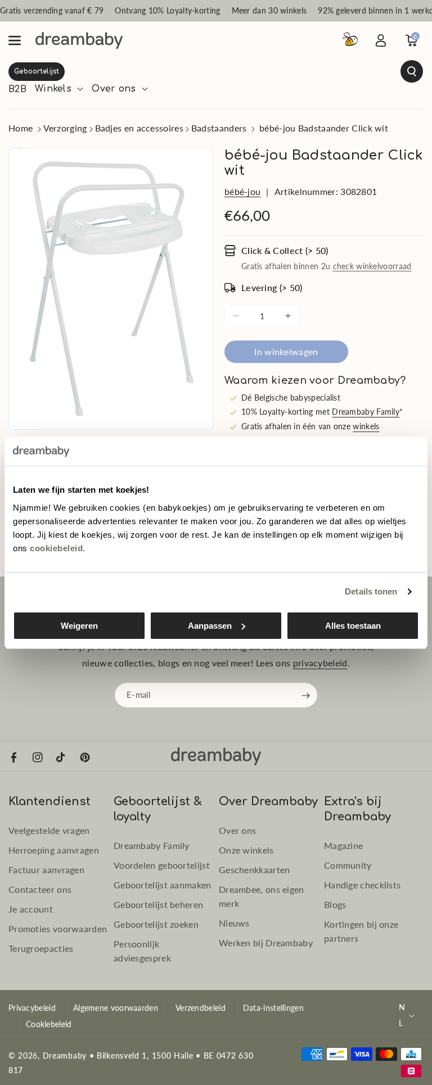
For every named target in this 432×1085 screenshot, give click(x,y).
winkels (366, 426)
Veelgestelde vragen (49, 830)
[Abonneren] (306, 695)
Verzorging (65, 127)
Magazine (343, 845)
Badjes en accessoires (139, 127)
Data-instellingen (273, 1008)
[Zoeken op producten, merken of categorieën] (216, 71)
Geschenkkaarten (254, 869)
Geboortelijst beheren (158, 904)
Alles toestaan (353, 625)
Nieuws (234, 923)
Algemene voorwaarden (115, 1008)
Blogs (335, 904)
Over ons (237, 830)
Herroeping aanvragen (53, 850)
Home (20, 127)
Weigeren (79, 625)
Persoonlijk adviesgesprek (142, 950)
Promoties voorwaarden (57, 928)
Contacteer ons (39, 889)
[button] (20, 40)
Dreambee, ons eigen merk (261, 896)
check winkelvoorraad (372, 266)
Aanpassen (210, 625)
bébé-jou (242, 191)
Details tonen (371, 591)
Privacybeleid (32, 1008)
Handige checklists (362, 884)
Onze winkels (246, 850)
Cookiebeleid (49, 1024)
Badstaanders (219, 127)
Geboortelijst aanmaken (163, 884)
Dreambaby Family (365, 411)
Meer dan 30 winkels (269, 10)
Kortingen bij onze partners (361, 931)
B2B (17, 89)
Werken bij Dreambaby (266, 942)
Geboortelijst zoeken (156, 924)
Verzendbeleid (201, 1008)
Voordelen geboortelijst (162, 865)
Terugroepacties (41, 948)
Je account (30, 909)
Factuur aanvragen (46, 869)
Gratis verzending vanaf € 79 (52, 10)
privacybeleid (320, 662)
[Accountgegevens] (380, 40)
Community (348, 865)
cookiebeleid (56, 548)
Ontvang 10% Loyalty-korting (167, 10)
